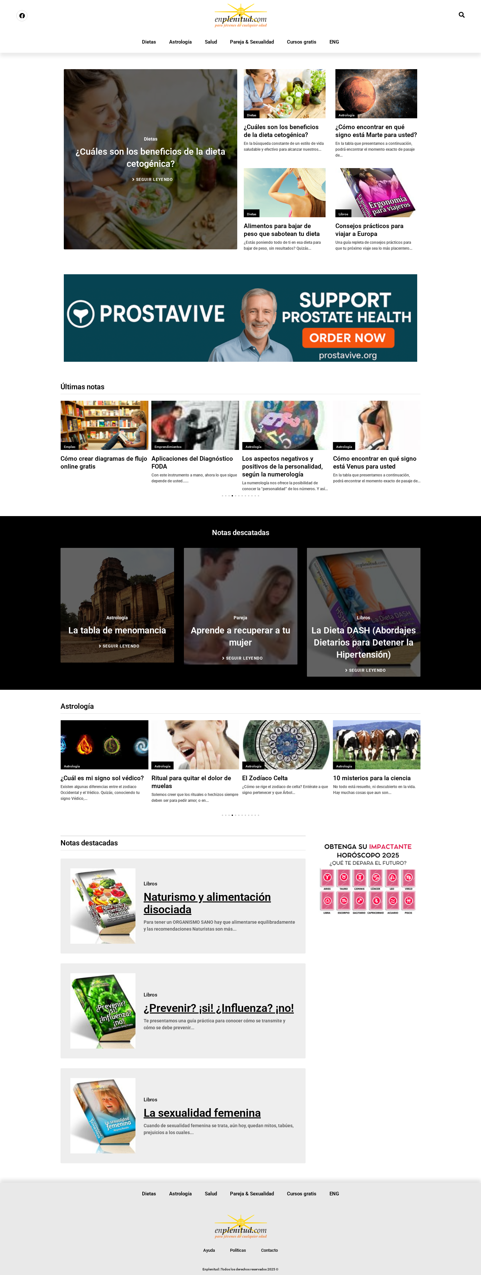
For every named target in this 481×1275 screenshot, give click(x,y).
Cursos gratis (301, 42)
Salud (211, 42)
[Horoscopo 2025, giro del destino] (368, 914)
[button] (222, 495)
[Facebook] (21, 15)
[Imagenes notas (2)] (240, 360)
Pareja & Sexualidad (252, 42)
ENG (334, 42)
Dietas (149, 42)
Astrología (180, 42)
